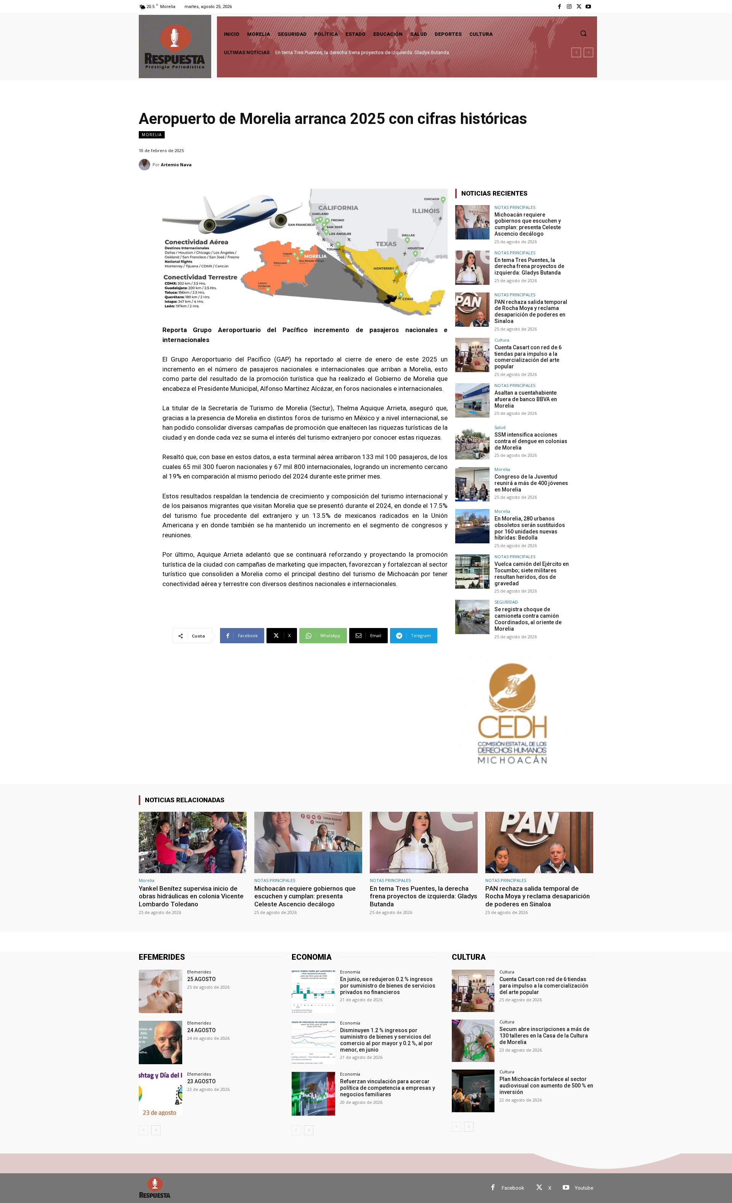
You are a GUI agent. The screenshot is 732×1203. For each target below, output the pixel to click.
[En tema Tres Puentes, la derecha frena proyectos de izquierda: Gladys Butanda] (472, 268)
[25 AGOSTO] (160, 991)
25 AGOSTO (201, 979)
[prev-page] (143, 1130)
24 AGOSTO (201, 1030)
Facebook (513, 1188)
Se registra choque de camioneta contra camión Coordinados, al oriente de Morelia (528, 618)
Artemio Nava (176, 164)
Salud (500, 427)
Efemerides (199, 972)
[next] (588, 52)
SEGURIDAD (506, 602)
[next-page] (156, 1130)
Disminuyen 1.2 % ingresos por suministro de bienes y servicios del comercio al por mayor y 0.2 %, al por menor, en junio (386, 1039)
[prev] (576, 52)
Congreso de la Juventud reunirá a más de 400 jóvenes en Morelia (531, 483)
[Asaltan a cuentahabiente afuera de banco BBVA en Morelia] (472, 400)
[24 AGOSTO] (160, 1042)
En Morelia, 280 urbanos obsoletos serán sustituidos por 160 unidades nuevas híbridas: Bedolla (529, 528)
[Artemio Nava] (145, 164)
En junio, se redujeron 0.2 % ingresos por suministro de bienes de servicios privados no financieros (387, 985)
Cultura (501, 340)
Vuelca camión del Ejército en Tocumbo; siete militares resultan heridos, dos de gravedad (531, 573)
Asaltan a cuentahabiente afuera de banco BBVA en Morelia (525, 399)
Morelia (152, 134)
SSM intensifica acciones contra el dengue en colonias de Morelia (530, 441)
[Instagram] (569, 6)
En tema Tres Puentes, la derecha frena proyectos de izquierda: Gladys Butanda (362, 52)
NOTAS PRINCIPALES (514, 207)
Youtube (584, 1188)
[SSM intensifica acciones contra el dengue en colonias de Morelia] (472, 442)
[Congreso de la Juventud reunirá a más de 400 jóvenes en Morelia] (472, 484)
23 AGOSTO (201, 1081)
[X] (579, 6)
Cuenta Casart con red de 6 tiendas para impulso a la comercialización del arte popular (528, 356)
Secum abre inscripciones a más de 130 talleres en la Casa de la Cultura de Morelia (544, 1035)
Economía (350, 972)
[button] (583, 33)
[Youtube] (588, 6)
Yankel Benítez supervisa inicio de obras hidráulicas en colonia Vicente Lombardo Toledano (191, 896)
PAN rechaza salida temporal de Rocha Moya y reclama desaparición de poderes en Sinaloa (530, 311)
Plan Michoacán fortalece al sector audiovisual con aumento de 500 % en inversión (546, 1085)
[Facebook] (559, 6)
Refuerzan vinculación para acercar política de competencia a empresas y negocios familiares (387, 1087)
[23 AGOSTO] (160, 1093)
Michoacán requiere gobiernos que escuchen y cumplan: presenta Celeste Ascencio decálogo (527, 224)
